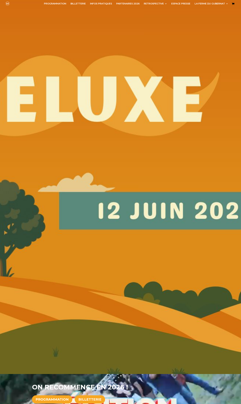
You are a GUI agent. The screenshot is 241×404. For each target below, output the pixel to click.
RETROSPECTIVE (154, 3)
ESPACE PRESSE (180, 3)
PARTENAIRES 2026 (128, 3)
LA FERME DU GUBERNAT (210, 3)
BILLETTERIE (78, 3)
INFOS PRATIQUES (101, 3)
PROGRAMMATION (55, 3)
